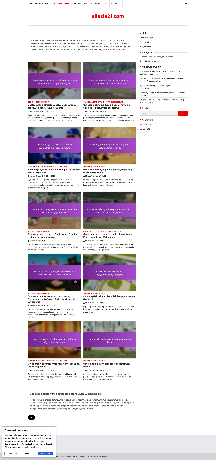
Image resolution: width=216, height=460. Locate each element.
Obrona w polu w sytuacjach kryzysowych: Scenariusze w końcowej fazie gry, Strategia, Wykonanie (52, 299)
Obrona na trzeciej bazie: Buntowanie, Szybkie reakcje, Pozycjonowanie (53, 235)
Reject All (29, 453)
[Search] (186, 3)
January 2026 (146, 129)
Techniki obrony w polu (39, 102)
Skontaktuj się (99, 3)
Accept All (45, 453)
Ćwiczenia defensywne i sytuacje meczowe (103, 102)
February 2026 (146, 124)
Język (115, 3)
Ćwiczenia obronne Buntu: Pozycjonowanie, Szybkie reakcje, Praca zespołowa (106, 106)
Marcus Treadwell (36, 111)
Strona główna (60, 3)
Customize (12, 453)
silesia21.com (108, 16)
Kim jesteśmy (80, 3)
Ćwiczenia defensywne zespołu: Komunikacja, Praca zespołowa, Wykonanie (108, 235)
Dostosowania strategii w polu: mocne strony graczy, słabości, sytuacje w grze (52, 106)
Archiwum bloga (39, 3)
